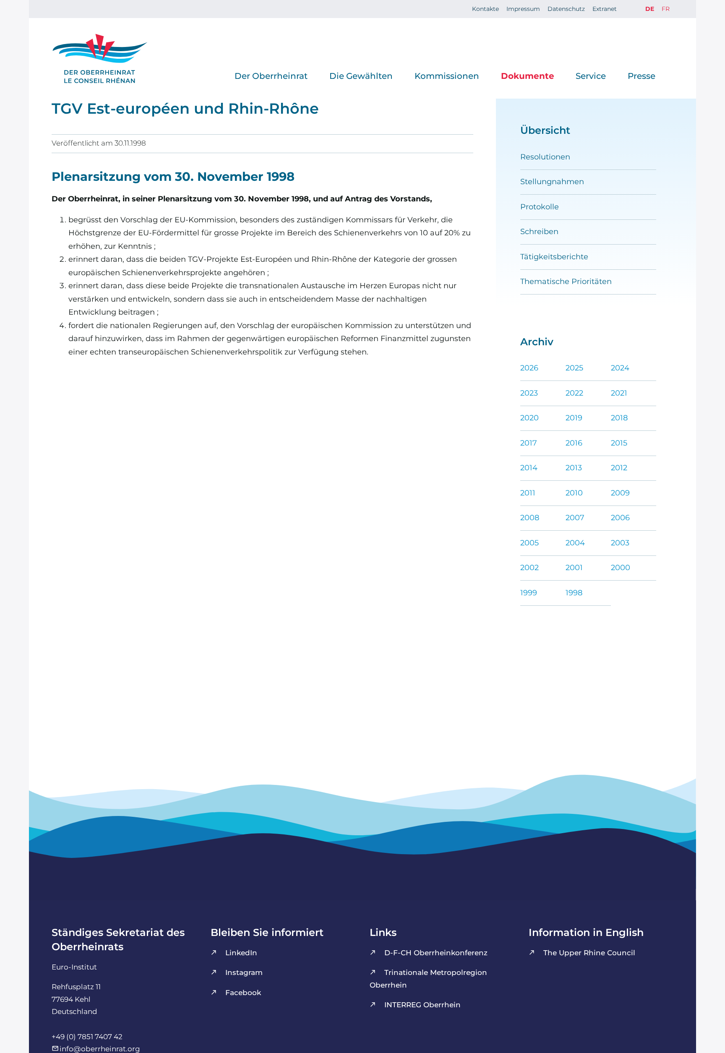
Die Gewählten (361, 75)
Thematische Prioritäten (566, 281)
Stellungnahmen (552, 181)
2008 (529, 517)
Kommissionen (447, 75)
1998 (574, 592)
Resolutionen (545, 157)
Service (591, 75)
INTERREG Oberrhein (422, 1005)
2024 (620, 368)
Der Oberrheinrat (271, 75)
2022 (574, 393)
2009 (620, 493)
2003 (620, 542)
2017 (528, 443)
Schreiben (539, 231)
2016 (574, 443)
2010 (574, 493)
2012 (619, 467)
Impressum (523, 9)
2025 (574, 368)
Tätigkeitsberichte (554, 256)
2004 (575, 542)
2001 (574, 567)
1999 (528, 592)
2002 (529, 567)
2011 (527, 493)
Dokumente (527, 75)
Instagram (244, 972)
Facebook (243, 992)
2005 (529, 542)
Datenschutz (566, 9)
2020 (529, 417)
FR (666, 9)
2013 (574, 467)
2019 (574, 417)
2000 (620, 567)
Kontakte (485, 9)
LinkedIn (241, 953)
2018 (619, 417)
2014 (528, 467)
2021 (619, 393)
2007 (575, 517)
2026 (529, 368)
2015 (619, 443)
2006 (620, 517)
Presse (641, 75)
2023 (529, 393)
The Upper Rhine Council (589, 953)
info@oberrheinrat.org (100, 1049)
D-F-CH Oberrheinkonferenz (436, 953)
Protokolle (539, 206)
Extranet (604, 9)
